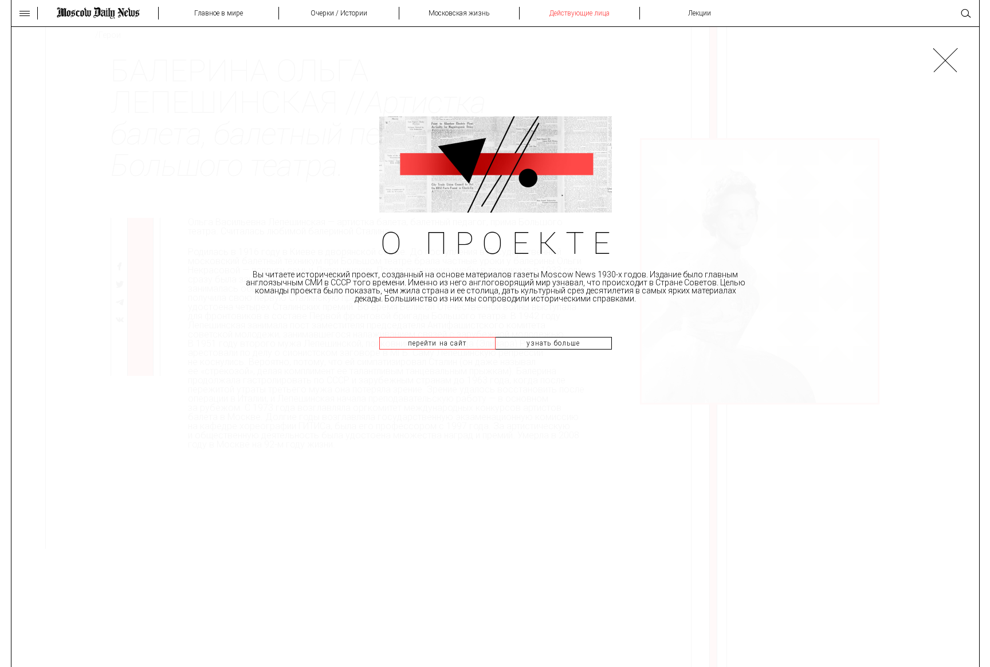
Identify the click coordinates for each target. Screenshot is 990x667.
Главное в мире (218, 13)
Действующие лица (579, 13)
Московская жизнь (459, 13)
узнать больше (553, 343)
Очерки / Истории (339, 13)
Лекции (699, 13)
